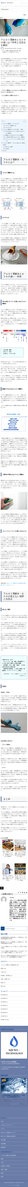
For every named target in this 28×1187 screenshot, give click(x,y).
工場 (2, 972)
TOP (2, 1121)
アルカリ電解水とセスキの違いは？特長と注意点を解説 (14, 947)
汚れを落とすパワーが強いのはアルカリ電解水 (15, 132)
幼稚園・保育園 (5, 975)
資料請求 (3, 1147)
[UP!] (9, 1185)
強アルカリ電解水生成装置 (8, 1136)
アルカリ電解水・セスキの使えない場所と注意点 (14, 144)
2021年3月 (3, 1009)
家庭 (15, 50)
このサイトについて (6, 1125)
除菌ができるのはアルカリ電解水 (14, 135)
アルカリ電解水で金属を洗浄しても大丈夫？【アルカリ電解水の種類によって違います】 (14, 952)
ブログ (2, 1128)
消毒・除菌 (18, 50)
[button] (24, 121)
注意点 (7, 148)
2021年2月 (3, 1012)
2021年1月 (3, 1016)
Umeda (19, 48)
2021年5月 (3, 1002)
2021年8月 (3, 994)
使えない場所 (9, 146)
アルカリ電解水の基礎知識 (8, 50)
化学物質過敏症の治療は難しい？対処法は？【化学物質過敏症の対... (13, 1096)
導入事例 (3, 1140)
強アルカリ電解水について (8, 1132)
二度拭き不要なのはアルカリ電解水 (15, 137)
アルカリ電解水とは (11, 125)
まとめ (4, 150)
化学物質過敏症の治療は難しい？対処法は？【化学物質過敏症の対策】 (14, 938)
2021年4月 (3, 1005)
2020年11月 (3, 1019)
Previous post (4, 9)
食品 (2, 986)
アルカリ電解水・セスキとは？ (11, 123)
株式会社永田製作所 (13, 1063)
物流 (2, 982)
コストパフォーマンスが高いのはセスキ (15, 140)
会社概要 (3, 1143)
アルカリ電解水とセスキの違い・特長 (13, 129)
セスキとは (8, 127)
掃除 (2, 888)
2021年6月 (3, 998)
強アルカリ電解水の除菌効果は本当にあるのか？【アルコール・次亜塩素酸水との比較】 (14, 956)
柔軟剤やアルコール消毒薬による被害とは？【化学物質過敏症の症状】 (14, 942)
